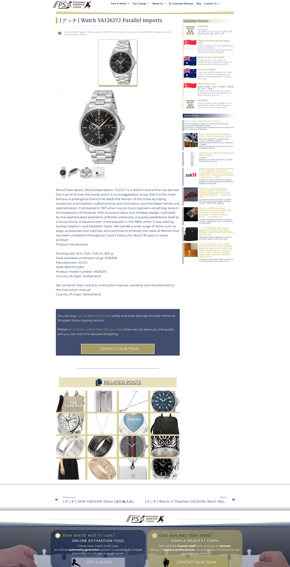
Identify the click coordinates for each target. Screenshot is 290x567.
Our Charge (139, 3)
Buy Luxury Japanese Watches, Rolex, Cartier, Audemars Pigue (215, 135)
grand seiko (71, 34)
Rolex (83, 34)
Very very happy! (207, 69)
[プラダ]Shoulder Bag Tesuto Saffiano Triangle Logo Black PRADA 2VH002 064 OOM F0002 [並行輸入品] (216, 231)
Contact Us (210, 3)
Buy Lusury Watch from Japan (106, 32)
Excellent (203, 26)
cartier (167, 32)
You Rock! (203, 100)
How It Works (119, 3)
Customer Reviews (182, 3)
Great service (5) (206, 83)
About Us (157, 3)
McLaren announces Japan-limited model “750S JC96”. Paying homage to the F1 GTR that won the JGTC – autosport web (215, 192)
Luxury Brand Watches (94, 316)
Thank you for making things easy (214, 41)
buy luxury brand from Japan (144, 32)
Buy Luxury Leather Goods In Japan (202, 121)
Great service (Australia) (211, 57)
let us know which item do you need (95, 329)
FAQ (198, 3)
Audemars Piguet (75, 32)
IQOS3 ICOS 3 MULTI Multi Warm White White (216, 154)
